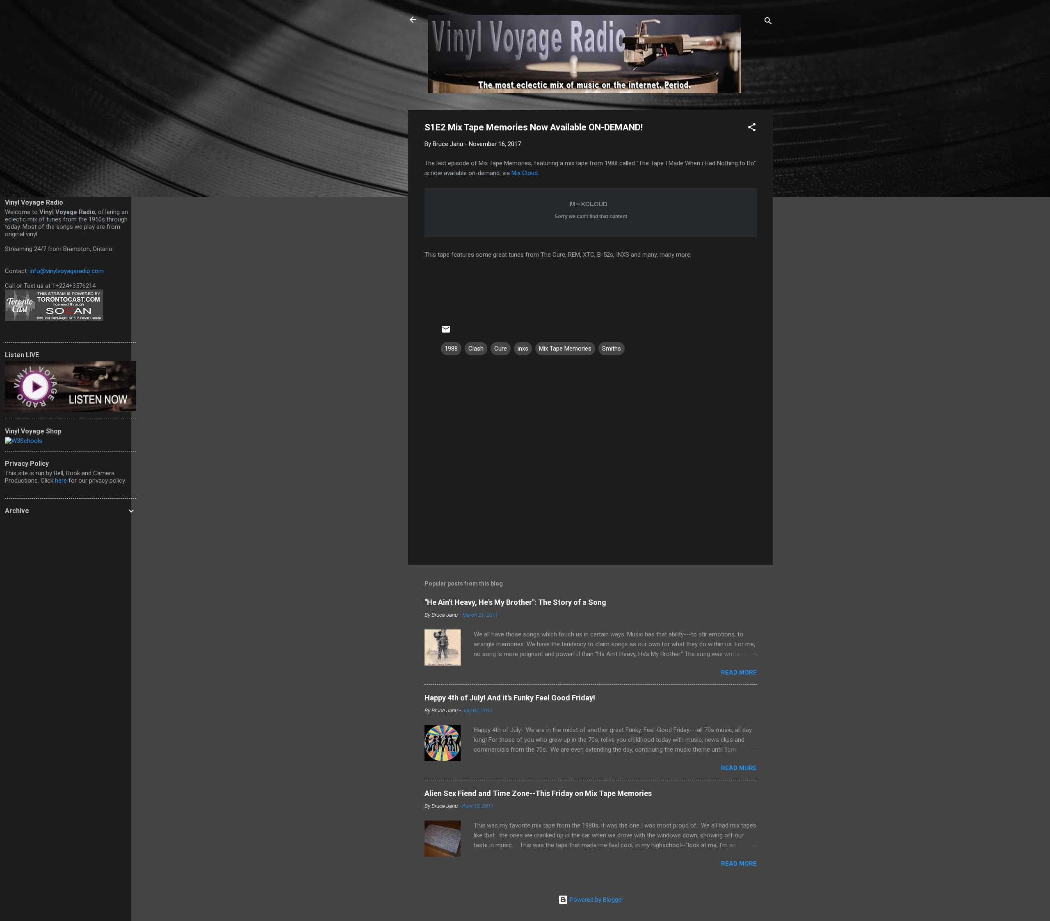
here (61, 480)
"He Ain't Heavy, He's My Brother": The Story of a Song (515, 602)
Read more (739, 672)
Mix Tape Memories (565, 348)
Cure (500, 348)
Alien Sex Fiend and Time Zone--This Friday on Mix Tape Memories (538, 793)
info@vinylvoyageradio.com (67, 271)
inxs (523, 348)
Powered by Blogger (595, 899)
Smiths (611, 348)
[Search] (768, 22)
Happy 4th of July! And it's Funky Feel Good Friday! (510, 697)
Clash (476, 348)
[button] (752, 128)
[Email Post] (446, 332)
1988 (451, 348)
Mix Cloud (524, 173)
